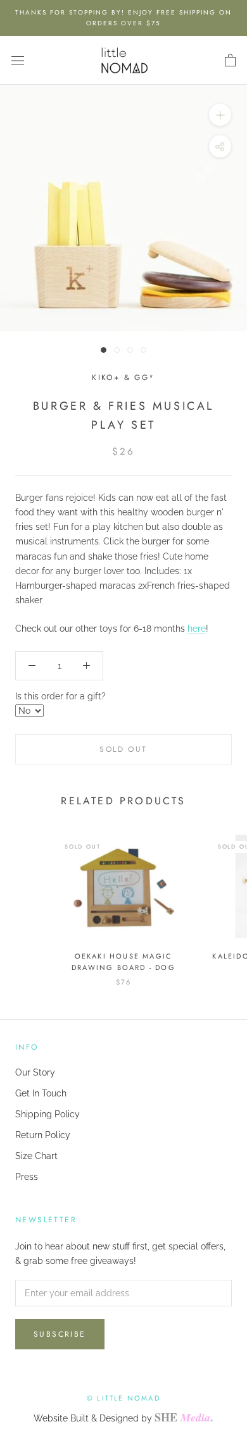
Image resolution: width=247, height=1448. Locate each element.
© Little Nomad (123, 1398)
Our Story (35, 1072)
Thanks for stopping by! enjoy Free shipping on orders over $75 (123, 18)
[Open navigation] (17, 60)
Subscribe (60, 1334)
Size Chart (36, 1156)
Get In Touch (40, 1093)
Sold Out (123, 749)
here (196, 628)
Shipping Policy (47, 1114)
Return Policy (42, 1135)
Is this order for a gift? (60, 696)
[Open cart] (230, 60)
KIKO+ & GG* (123, 377)
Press (26, 1177)
